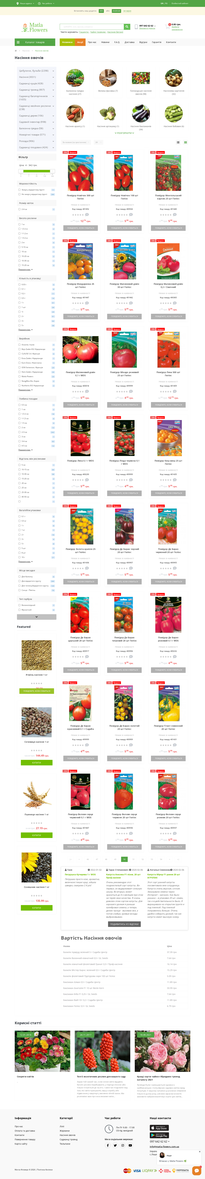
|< (70, 859)
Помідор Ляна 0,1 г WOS (80, 460)
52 (143, 859)
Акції (80, 42)
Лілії (62, 1126)
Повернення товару (25, 1139)
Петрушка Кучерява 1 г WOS (80, 874)
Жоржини (65, 1130)
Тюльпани (65, 1143)
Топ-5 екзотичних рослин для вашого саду (101, 1076)
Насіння (26, 50)
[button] (25, 3)
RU (166, 3)
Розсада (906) (26, 141)
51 (134, 859)
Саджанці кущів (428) (31, 83)
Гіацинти (84, 32)
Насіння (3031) (27, 76)
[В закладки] (52, 637)
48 (106, 859)
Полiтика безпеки (45, 1169)
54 (161, 859)
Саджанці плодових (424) (33, 147)
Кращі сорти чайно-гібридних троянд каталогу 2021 (158, 1078)
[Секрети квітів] (42, 1051)
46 (88, 859)
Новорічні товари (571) (32, 134)
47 (97, 859)
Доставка (129, 42)
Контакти (171, 42)
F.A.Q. (117, 42)
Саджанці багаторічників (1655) (33, 98)
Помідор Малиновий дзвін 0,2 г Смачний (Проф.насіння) (168, 287)
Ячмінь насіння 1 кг (36, 674)
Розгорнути (124, 133)
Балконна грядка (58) (31, 128)
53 (152, 859)
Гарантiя (156, 42)
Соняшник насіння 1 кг (36, 887)
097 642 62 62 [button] (158, 1141)
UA (162, 3)
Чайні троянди (98, 32)
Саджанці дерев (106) (31, 115)
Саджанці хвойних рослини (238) (35, 107)
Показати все (24, 269)
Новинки (67, 42)
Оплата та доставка (25, 1130)
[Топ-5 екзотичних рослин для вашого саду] (102, 1051)
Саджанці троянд (68, 1139)
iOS (101, 11)
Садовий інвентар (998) (32, 121)
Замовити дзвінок (147, 28)
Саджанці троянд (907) (32, 89)
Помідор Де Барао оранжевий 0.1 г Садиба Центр (80, 729)
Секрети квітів (25, 1076)
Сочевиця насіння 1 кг (36, 741)
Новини (105, 42)
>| (178, 859)
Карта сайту (21, 1143)
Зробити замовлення (177, 28)
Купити (36, 762)
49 (115, 859)
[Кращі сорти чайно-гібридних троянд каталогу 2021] (162, 1051)
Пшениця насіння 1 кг (37, 814)
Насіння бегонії (115, 32)
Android (116, 11)
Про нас (92, 42)
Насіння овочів (67, 1135)
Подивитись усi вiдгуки (124, 924)
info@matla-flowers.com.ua (164, 1146)
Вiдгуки (143, 42)
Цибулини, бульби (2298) (33, 70)
